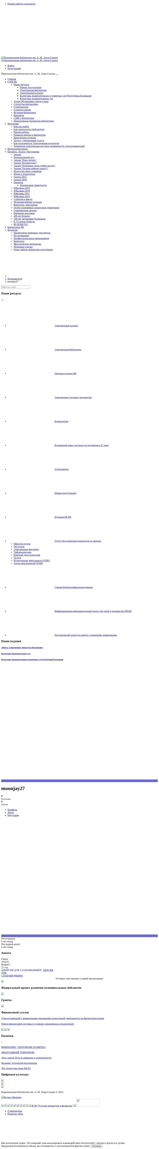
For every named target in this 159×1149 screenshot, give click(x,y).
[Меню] (57, 74)
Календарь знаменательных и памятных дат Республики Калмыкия (32, 659)
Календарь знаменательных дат (15, 653)
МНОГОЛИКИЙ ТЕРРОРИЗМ (17, 1052)
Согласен (96, 1146)
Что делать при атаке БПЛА (16, 1068)
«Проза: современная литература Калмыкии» (22, 647)
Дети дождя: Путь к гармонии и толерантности (26, 1057)
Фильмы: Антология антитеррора (19, 1063)
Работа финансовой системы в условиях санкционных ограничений (37, 1024)
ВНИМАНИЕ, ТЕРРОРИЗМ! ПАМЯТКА (23, 1047)
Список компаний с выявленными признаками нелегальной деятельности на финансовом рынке (52, 1018)
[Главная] (30, 276)
